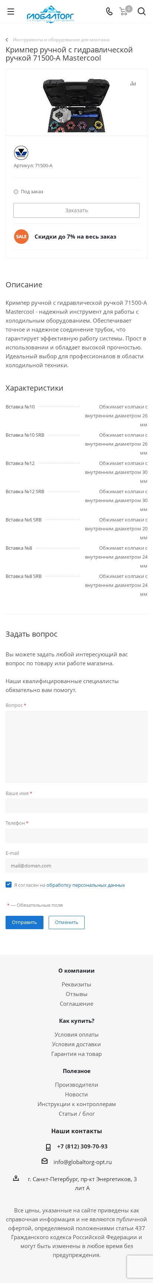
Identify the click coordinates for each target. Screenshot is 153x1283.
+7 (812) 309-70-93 (82, 1146)
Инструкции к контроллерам (77, 1104)
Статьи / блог (77, 1113)
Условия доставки (76, 1044)
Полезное (77, 1070)
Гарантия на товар (76, 1053)
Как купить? (76, 1020)
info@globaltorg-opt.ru (82, 1162)
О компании (76, 970)
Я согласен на (69, 885)
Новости (76, 1094)
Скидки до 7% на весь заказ (75, 236)
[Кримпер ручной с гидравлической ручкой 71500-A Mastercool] (76, 115)
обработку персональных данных (85, 885)
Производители (76, 1084)
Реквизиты (76, 984)
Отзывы (77, 994)
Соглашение (76, 1003)
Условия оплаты (77, 1034)
